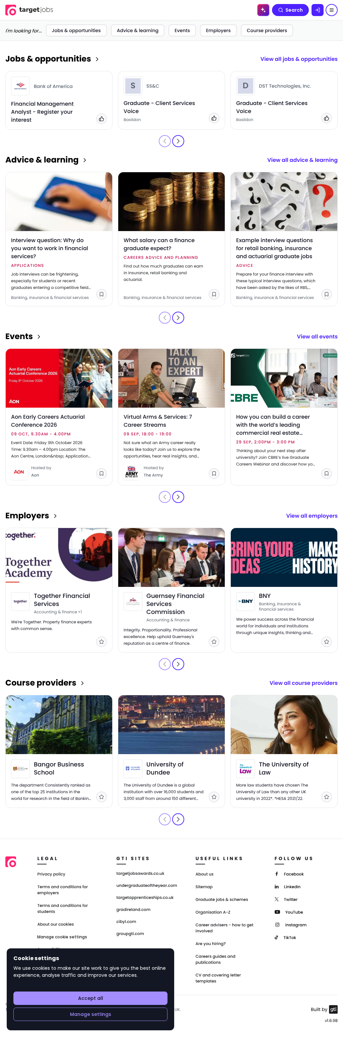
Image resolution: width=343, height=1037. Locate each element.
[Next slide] (178, 141)
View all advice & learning (302, 160)
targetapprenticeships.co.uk (145, 898)
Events (182, 30)
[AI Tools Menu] (263, 10)
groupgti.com (130, 934)
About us (205, 874)
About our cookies (55, 924)
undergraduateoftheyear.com (147, 886)
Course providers (267, 30)
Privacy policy (51, 874)
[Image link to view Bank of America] (20, 86)
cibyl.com (126, 922)
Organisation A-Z (213, 912)
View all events (317, 336)
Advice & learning (138, 30)
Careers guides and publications (215, 959)
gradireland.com (134, 910)
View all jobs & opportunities (299, 59)
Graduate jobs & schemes (222, 900)
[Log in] (318, 10)
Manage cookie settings (62, 937)
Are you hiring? (211, 944)
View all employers (312, 516)
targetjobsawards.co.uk (140, 873)
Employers (218, 30)
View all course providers (304, 683)
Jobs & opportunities (76, 30)
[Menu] (332, 10)
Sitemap (204, 887)
